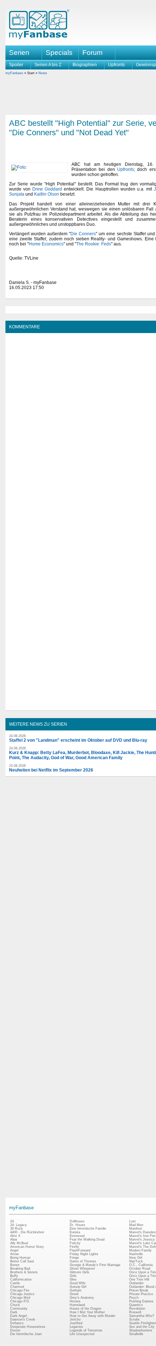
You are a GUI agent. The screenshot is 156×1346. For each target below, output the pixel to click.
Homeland (77, 1305)
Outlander (136, 1283)
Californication (21, 1279)
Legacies (76, 1327)
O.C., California (141, 1265)
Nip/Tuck (136, 1261)
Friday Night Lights (84, 1254)
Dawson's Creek (22, 1319)
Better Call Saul (22, 1261)
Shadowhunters (140, 1330)
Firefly (74, 1247)
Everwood (77, 1236)
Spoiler (16, 64)
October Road (139, 1268)
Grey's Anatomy (82, 1297)
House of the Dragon (85, 1308)
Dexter (15, 1330)
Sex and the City (142, 1327)
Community (19, 1308)
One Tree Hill (139, 1279)
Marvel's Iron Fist (142, 1236)
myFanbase (14, 73)
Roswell (135, 1312)
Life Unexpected (82, 1334)
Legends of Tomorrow (86, 1330)
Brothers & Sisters (24, 1272)
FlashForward (80, 1250)
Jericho (75, 1319)
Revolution (137, 1308)
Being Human (20, 1257)
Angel (14, 1250)
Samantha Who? (141, 1316)
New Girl (135, 1257)
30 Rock (16, 1228)
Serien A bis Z (47, 64)
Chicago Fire (19, 1290)
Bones (15, 1265)
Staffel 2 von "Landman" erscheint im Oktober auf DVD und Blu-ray (78, 740)
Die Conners (83, 233)
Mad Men (136, 1225)
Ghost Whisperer (82, 1268)
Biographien (85, 64)
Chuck (15, 1305)
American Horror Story (27, 1247)
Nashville (136, 1254)
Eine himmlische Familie (88, 1228)
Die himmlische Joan (26, 1334)
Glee (73, 1279)
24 (12, 1221)
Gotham (76, 1290)
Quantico (136, 1305)
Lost (132, 1221)
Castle (15, 1283)
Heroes (75, 1301)
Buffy (14, 1276)
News (42, 73)
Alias (13, 1239)
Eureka (75, 1232)
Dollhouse (77, 1221)
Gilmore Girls (79, 1272)
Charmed (17, 1287)
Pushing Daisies (141, 1301)
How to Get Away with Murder (92, 1316)
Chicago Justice (22, 1294)
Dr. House (77, 1225)
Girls (73, 1276)
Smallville (136, 1334)
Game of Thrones (83, 1261)
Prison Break (138, 1290)
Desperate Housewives (27, 1327)
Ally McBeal (19, 1243)
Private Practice (141, 1294)
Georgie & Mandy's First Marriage (95, 1265)
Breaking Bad (20, 1268)
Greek (74, 1294)
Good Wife (78, 1283)
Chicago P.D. (20, 1301)
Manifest (135, 1228)
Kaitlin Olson (46, 194)
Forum (92, 52)
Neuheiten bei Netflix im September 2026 (51, 770)
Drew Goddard (47, 189)
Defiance (17, 1323)
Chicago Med (20, 1297)
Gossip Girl (78, 1287)
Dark (13, 1312)
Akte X (15, 1236)
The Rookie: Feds (93, 244)
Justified (76, 1323)
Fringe (74, 1257)
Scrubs (134, 1319)
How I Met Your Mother (87, 1312)
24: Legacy (18, 1225)
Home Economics (46, 244)
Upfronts (116, 64)
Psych (134, 1297)
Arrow (14, 1254)
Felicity (75, 1243)
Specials (59, 52)
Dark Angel (18, 1316)
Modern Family (140, 1250)
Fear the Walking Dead (87, 1239)
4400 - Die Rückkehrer (27, 1232)
